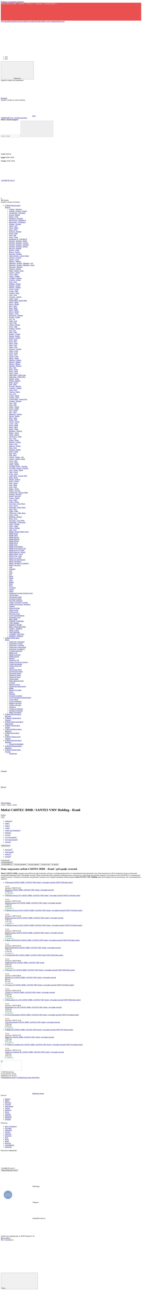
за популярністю (7, 862)
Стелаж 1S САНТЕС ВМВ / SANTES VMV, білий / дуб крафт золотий (30, 992)
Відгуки (46, 21)
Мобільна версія (38, 1093)
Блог (33, 21)
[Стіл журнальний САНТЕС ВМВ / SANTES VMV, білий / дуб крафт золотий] (73, 1015)
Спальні (8, 720)
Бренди (7, 207)
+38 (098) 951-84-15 (8, 180)
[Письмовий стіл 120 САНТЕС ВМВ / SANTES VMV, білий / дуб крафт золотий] (73, 1000)
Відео (41, 21)
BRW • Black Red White (17, 627)
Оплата (16, 21)
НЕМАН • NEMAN (16, 636)
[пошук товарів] (36, 129)
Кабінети (8, 731)
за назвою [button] (55, 864)
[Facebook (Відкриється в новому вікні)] (47, 37)
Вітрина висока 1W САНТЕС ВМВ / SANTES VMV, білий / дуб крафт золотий (33, 903)
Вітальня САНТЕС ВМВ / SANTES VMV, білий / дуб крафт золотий (29, 890)
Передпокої (9, 724)
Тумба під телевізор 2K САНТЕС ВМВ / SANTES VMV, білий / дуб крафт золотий (34, 1052)
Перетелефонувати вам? (9, 1170)
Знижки (8, 752)
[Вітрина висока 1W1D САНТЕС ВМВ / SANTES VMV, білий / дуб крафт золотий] (73, 910)
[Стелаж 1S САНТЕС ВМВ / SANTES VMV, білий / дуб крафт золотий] (73, 985)
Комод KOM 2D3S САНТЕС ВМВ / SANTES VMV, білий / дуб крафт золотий (33, 948)
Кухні (7, 735)
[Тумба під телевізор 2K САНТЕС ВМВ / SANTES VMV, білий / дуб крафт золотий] (73, 1045)
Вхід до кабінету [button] (11, 1126)
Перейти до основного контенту (12, 2)
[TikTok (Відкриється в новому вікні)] (78, 37)
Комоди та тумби (15, 690)
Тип (3, 817)
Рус (6, 59)
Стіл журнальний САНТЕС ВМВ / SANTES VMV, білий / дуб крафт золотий (32, 1022)
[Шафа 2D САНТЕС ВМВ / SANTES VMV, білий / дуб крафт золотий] (73, 1030)
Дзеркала (12, 707)
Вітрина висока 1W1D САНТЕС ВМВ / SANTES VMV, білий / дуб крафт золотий (34, 918)
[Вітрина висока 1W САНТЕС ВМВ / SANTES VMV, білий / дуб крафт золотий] (73, 895)
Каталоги (28, 21)
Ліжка (11, 692)
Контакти (61, 21)
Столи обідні (13, 699)
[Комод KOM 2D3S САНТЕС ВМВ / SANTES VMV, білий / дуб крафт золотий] (73, 940)
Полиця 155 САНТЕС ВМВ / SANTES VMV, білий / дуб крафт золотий (30, 977)
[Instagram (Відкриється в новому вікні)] (16, 37)
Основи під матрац (16, 711)
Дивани (7, 738)
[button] (71, 13)
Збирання (10, 21)
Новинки (8, 748)
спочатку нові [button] (45, 864)
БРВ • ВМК (13, 619)
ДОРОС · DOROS (15, 629)
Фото (37, 21)
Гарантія (22, 21)
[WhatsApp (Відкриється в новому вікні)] (78, 53)
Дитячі (7, 727)
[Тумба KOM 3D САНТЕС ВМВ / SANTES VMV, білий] (73, 955)
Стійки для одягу (15, 705)
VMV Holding (14, 623)
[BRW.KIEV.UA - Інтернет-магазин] (11, 1070)
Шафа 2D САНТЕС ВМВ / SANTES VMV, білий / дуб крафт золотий (29, 1037)
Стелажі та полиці (15, 696)
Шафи (11, 688)
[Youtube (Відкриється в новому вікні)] (110, 37)
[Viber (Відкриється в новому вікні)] (47, 53)
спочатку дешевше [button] (20, 864)
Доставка (4, 21)
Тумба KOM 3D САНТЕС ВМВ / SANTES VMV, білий (24, 962)
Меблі (7, 640)
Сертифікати (53, 21)
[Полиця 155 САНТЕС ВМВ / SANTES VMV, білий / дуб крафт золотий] (73, 970)
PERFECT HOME (15, 625)
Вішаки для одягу (15, 703)
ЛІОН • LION (14, 630)
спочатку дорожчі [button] (33, 864)
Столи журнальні (15, 701)
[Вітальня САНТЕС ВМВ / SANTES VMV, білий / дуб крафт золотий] (73, 882)
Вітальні (8, 716)
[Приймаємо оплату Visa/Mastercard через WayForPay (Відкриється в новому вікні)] (20, 1077)
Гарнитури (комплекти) (17, 686)
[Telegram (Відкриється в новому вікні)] (16, 53)
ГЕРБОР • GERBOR (16, 621)
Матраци (8, 742)
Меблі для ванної (15, 712)
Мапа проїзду (5, 1238)
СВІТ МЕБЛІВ (14, 632)
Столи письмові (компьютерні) (20, 697)
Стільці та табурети (16, 709)
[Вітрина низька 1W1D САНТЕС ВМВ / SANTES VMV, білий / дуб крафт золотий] (73, 925)
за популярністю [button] (7, 864)
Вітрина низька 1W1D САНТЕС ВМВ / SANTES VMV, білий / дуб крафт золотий (34, 933)
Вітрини (12, 694)
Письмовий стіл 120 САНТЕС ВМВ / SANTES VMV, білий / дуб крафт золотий (33, 1007)
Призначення (6, 845)
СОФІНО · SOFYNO (16, 634)
